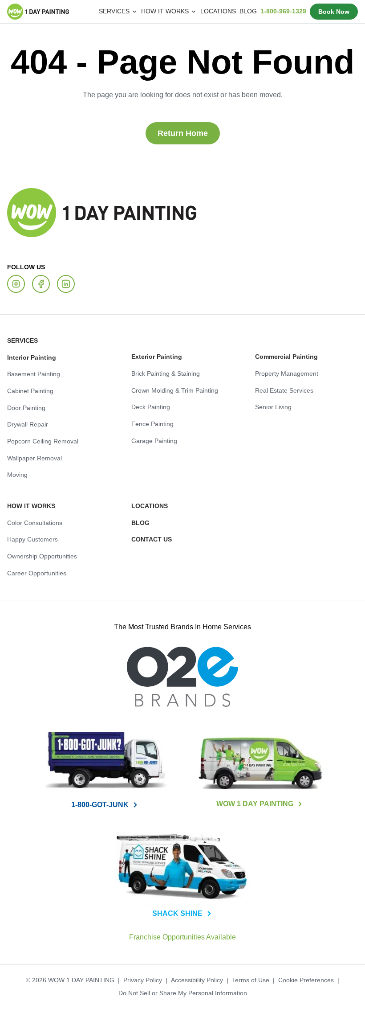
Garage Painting (151, 440)
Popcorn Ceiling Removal (39, 441)
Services (20, 340)
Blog (256, 11)
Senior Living (272, 406)
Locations (231, 11)
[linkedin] (66, 283)
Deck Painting (148, 406)
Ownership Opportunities (39, 556)
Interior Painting (29, 357)
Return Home (182, 133)
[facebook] (41, 283)
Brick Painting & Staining (163, 373)
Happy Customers (30, 539)
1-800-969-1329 (289, 11)
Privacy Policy (143, 980)
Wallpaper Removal (33, 458)
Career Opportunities (34, 573)
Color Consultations (32, 522)
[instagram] (16, 283)
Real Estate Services (282, 390)
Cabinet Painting (28, 390)
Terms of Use (246, 980)
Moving (16, 474)
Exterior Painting (154, 356)
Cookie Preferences (298, 980)
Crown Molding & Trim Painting (171, 390)
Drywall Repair (26, 424)
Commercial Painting (282, 356)
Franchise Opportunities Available (182, 937)
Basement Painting (31, 373)
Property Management (284, 373)
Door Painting (24, 407)
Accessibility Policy (195, 980)
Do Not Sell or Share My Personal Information (182, 993)
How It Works (28, 505)
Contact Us (148, 539)
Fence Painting (150, 423)
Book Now (336, 12)
